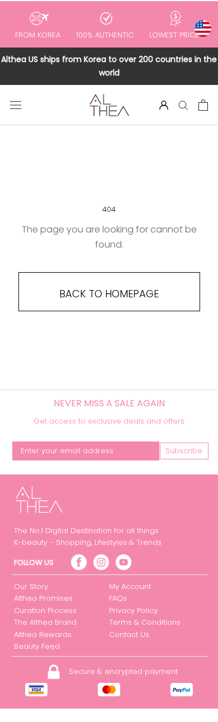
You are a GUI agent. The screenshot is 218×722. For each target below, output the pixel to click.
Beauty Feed (37, 646)
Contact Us (129, 634)
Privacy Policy (133, 610)
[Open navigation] (15, 105)
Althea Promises (43, 598)
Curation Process (45, 610)
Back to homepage (109, 294)
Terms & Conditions (145, 622)
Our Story (31, 586)
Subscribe (183, 450)
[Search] (183, 105)
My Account (130, 586)
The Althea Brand (45, 622)
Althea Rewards (43, 634)
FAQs (118, 598)
